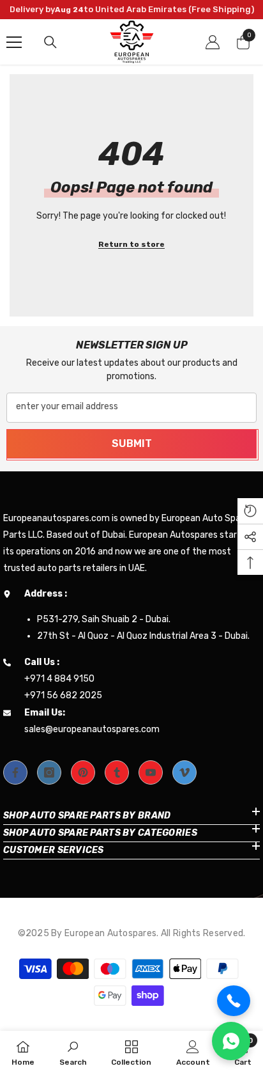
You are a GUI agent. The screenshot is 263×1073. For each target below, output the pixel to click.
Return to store (131, 244)
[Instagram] (49, 772)
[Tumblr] (117, 772)
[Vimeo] (184, 772)
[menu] (14, 42)
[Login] (213, 42)
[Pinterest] (83, 772)
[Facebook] (15, 772)
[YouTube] (151, 772)
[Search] (50, 42)
